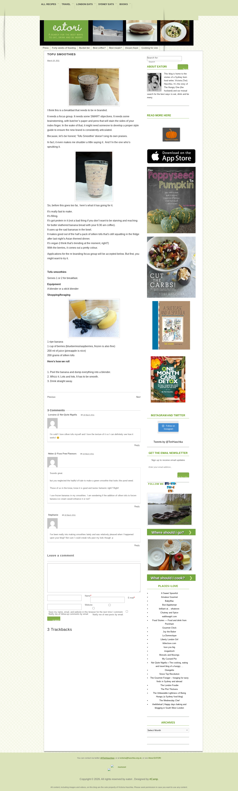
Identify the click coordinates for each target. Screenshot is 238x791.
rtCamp (153, 779)
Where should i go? (168, 532)
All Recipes (48, 4)
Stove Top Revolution (169, 674)
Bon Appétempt (169, 605)
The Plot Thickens (169, 689)
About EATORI (154, 758)
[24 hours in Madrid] (169, 509)
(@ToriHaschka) (107, 758)
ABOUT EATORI (157, 66)
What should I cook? (168, 578)
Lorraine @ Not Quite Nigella (62, 415)
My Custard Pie (169, 659)
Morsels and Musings (169, 655)
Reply (137, 445)
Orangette (169, 670)
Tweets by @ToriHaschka (168, 441)
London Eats (84, 4)
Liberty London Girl (169, 639)
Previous (51, 397)
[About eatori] (154, 81)
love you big (169, 647)
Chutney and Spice (169, 612)
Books (123, 4)
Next (138, 397)
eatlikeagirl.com (169, 616)
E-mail (131, 598)
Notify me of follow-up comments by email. (69, 614)
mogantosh (169, 651)
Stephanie (53, 515)
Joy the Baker (169, 631)
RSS (170, 491)
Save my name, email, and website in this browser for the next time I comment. (86, 612)
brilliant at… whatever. (169, 609)
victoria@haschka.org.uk (131, 758)
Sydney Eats (106, 4)
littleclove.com (169, 643)
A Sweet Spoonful (169, 593)
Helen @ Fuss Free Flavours (62, 453)
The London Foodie (169, 685)
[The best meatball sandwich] (169, 554)
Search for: (152, 57)
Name (87, 596)
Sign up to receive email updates (168, 460)
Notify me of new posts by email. (108, 615)
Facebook (170, 483)
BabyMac (169, 601)
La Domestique (169, 635)
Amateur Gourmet (169, 597)
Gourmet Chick (169, 628)
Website (88, 605)
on (87, 415)
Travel (66, 4)
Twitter (170, 487)
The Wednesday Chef (169, 700)
